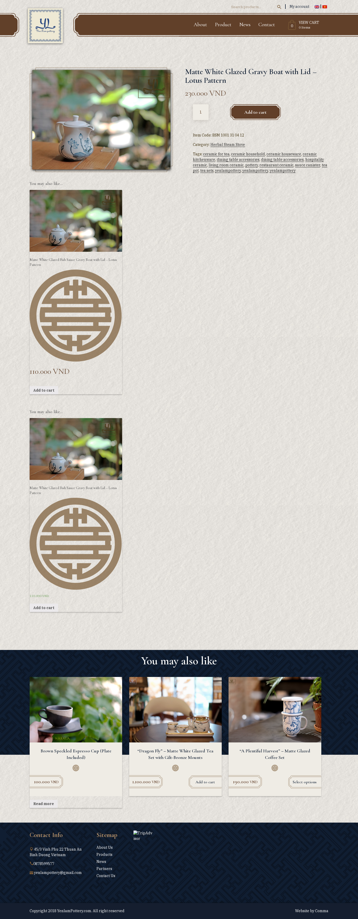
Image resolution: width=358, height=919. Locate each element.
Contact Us (105, 875)
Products (104, 854)
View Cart (309, 23)
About (200, 24)
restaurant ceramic (276, 165)
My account (299, 6)
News (245, 24)
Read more (43, 803)
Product (223, 24)
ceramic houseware (284, 154)
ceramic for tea (216, 154)
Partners (104, 868)
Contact (266, 24)
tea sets (207, 170)
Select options (305, 782)
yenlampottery (228, 170)
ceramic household (248, 154)
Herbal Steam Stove (227, 144)
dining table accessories (238, 159)
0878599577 (43, 863)
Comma (321, 911)
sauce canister (307, 165)
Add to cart (255, 112)
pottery (251, 165)
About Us (104, 847)
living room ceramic (226, 165)
